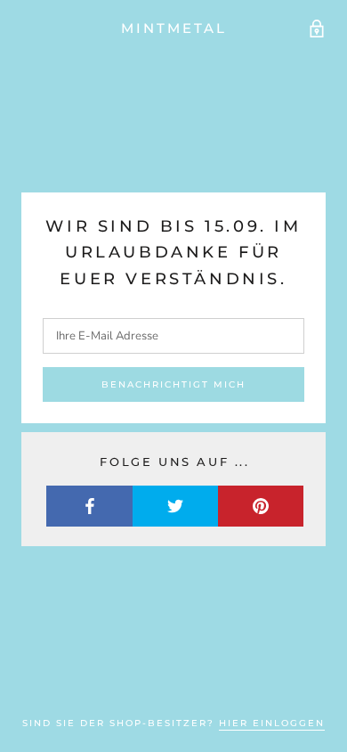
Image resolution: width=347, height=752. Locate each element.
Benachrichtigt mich (173, 384)
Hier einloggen (272, 723)
